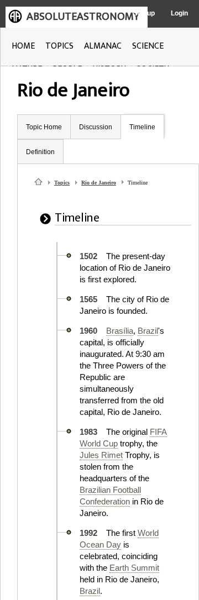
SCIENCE (148, 46)
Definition (40, 152)
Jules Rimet (101, 455)
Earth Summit (134, 567)
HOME (23, 46)
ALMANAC (103, 46)
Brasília (119, 330)
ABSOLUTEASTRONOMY (83, 16)
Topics (62, 183)
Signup (144, 13)
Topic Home (44, 127)
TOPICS (59, 46)
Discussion (95, 127)
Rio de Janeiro (98, 183)
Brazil (148, 330)
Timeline (142, 127)
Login (179, 13)
